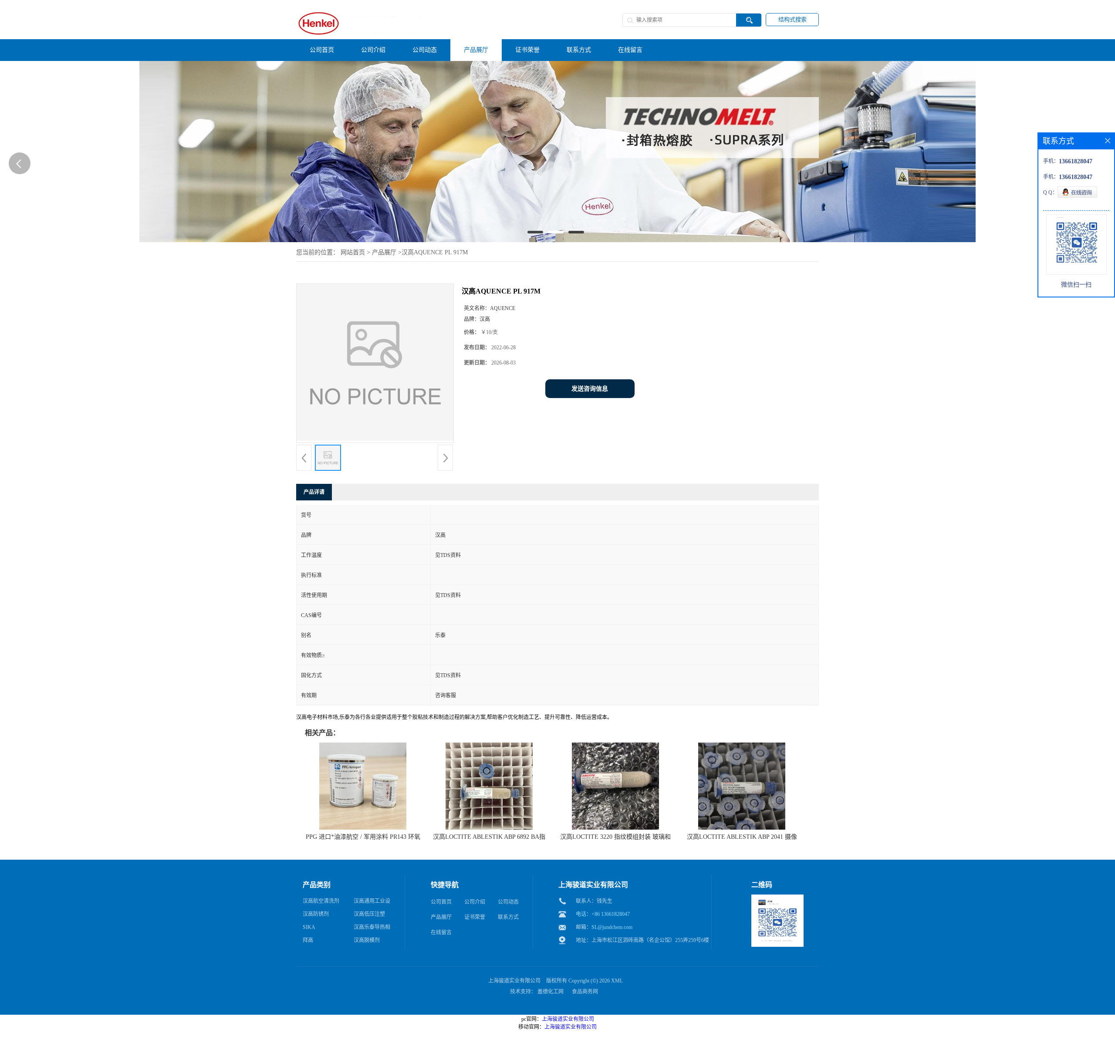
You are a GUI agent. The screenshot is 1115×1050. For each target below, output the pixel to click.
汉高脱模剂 (367, 940)
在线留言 (441, 932)
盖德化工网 (550, 992)
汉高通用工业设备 (372, 903)
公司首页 (441, 902)
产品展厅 (384, 252)
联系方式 (508, 917)
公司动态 (508, 902)
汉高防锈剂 (316, 914)
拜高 (308, 940)
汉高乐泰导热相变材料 (372, 929)
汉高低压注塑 (369, 914)
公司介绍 (474, 902)
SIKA (309, 927)
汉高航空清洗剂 (321, 901)
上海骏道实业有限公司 (514, 981)
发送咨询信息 (589, 388)
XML (617, 981)
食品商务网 (585, 992)
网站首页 (353, 252)
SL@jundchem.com (611, 927)
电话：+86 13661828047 (603, 914)
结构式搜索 (792, 19)
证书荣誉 (474, 917)
